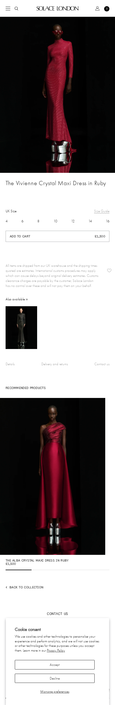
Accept (55, 664)
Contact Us (57, 613)
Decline (55, 678)
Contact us (101, 364)
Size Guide (101, 211)
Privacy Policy (56, 650)
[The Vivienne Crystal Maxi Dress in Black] (21, 327)
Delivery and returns (54, 364)
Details (10, 364)
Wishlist (109, 270)
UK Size (11, 211)
